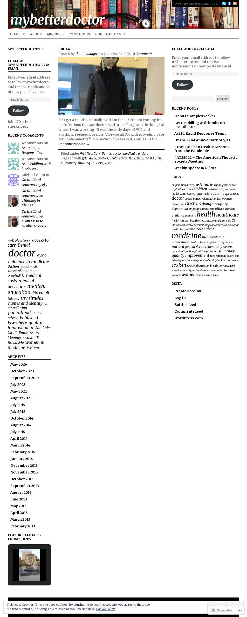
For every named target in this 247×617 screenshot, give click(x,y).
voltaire (176, 275)
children (200, 189)
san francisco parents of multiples (201, 260)
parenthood (19, 312)
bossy (214, 185)
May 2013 (18, 506)
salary (230, 255)
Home (15, 34)
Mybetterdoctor (25, 49)
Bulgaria (223, 185)
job (159, 158)
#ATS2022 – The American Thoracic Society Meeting (205, 159)
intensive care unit (193, 225)
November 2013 (24, 472)
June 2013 (18, 499)
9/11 (85, 158)
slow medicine (227, 265)
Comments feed (188, 311)
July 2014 (17, 432)
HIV (146, 158)
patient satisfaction (183, 251)
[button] (18, 569)
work (99, 163)
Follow (18, 110)
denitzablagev (87, 54)
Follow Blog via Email (194, 49)
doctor (21, 253)
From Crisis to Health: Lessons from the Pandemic (201, 149)
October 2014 (21, 418)
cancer (232, 185)
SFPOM (191, 265)
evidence (178, 215)
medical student (201, 229)
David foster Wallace (200, 193)
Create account (188, 291)
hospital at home (21, 271)
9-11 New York (19, 240)
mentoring (216, 237)
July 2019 (17, 405)
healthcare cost (180, 220)
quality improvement (25, 325)
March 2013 (20, 519)
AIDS (92, 158)
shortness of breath (207, 265)
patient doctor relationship (203, 247)
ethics (123, 158)
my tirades (32, 298)
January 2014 (21, 459)
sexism (28, 337)
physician (200, 251)
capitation (178, 189)
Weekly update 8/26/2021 (196, 168)
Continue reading (73, 144)
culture (184, 193)
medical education (27, 289)
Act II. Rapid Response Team (200, 133)
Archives (55, 34)
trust (226, 270)
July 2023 (18, 384)
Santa (223, 260)
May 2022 (18, 391)
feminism (190, 215)
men (205, 237)
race (212, 255)
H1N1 (138, 158)
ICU (152, 158)
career (188, 189)
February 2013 (22, 526)
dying (41, 255)
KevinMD (16, 275)
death (217, 193)
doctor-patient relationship (200, 198)
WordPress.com (188, 318)
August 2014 (20, 425)
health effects (198, 220)
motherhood (180, 242)
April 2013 (19, 513)
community (216, 189)
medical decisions (21, 283)
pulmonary (68, 163)
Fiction (13, 266)
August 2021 (21, 398)
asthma (202, 184)
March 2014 (20, 445)
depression (230, 193)
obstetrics (204, 242)
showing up (86, 163)
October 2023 (22, 371)
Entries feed (185, 304)
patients (227, 247)
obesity (194, 242)
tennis (199, 270)
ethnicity (230, 208)
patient (178, 246)
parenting (217, 242)
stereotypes (188, 270)
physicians (212, 251)
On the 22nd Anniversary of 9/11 (202, 140)
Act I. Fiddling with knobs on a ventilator (199, 125)
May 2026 (18, 364)
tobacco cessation (213, 270)
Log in (180, 298)
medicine (186, 235)
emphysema (207, 208)
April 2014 (18, 438)
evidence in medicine (28, 261)
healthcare (227, 215)
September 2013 (24, 486)
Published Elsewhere (23, 320)
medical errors (180, 229)
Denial (24, 245)
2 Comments (142, 54)
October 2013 (22, 479)
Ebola (64, 49)
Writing (33, 348)
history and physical (218, 220)
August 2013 (21, 492)
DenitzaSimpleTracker (194, 116)
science (233, 260)
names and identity (25, 303)
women (188, 274)
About (36, 34)
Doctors (102, 158)
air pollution (179, 185)
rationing (221, 255)
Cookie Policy (105, 609)
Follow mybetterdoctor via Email (28, 65)
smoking (177, 270)
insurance (177, 225)
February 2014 (22, 452)
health (206, 214)
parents (229, 242)
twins (233, 270)
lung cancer (211, 225)
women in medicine (26, 345)
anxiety (190, 185)
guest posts (29, 266)
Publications (108, 34)
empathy (194, 208)
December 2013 (24, 465)
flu (131, 158)
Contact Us (79, 34)
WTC (107, 163)
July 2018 (17, 411)
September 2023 (25, 378)
